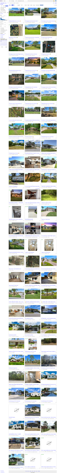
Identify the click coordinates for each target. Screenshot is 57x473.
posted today (3, 9)
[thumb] (11, 5)
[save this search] (56, 3)
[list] (9, 5)
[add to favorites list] (9, 22)
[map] (14, 5)
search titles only (3, 7)
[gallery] (12, 5)
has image (2, 8)
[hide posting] (23, 22)
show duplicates (3, 10)
